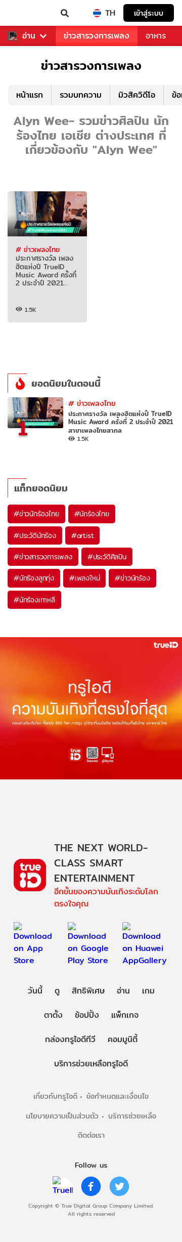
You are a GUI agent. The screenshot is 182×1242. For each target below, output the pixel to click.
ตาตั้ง (53, 1015)
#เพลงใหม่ (84, 578)
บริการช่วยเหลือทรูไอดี (91, 1063)
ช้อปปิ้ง (87, 1015)
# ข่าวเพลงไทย (38, 249)
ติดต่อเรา (91, 1135)
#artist (82, 535)
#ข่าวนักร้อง (132, 578)
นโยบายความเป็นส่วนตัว (62, 1116)
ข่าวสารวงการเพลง (96, 35)
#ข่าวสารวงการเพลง (43, 556)
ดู (57, 990)
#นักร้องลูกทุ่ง (34, 578)
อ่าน (28, 36)
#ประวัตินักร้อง (35, 535)
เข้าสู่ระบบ (148, 13)
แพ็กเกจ (125, 1015)
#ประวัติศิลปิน (106, 556)
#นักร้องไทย (91, 513)
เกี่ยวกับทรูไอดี (55, 1096)
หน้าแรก (29, 95)
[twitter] (119, 1186)
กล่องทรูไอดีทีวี (70, 1039)
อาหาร (156, 35)
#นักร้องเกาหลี (34, 599)
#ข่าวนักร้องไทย (36, 513)
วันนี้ (35, 990)
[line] (63, 1186)
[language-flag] (97, 13)
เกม (148, 990)
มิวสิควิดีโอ (136, 95)
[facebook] (91, 1186)
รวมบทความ (81, 95)
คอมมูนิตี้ (123, 1039)
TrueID (28, 13)
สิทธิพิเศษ (88, 990)
